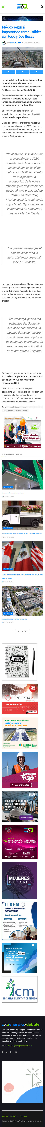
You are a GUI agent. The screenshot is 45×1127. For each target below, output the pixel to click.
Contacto (23, 1116)
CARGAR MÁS (23, 631)
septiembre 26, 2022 (32, 42)
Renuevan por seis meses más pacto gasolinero (12, 492)
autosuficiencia (14, 407)
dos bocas (27, 407)
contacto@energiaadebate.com (19, 1046)
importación (8, 411)
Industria (8, 487)
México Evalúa (21, 411)
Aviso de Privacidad (9, 1116)
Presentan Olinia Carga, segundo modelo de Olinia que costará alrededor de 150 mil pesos (22, 533)
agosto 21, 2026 (8, 496)
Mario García (15, 42)
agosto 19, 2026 (8, 582)
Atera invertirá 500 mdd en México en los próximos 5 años (14, 619)
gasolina (38, 407)
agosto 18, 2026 (8, 622)
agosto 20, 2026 (8, 537)
